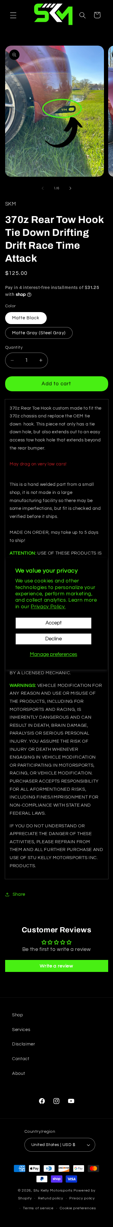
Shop (17, 1014)
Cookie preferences (78, 1208)
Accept (54, 623)
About (18, 1073)
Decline (53, 639)
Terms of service (38, 1208)
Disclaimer (23, 1044)
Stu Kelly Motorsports (53, 1190)
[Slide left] (42, 188)
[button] (13, 15)
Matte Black (26, 317)
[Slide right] (70, 188)
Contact (21, 1058)
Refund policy (50, 1198)
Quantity (14, 347)
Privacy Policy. (48, 606)
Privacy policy (82, 1198)
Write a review (56, 966)
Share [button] (19, 894)
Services (21, 1029)
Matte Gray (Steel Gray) (39, 332)
